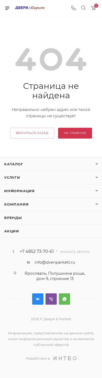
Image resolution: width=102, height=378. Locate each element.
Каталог (13, 164)
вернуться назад (32, 133)
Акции (11, 231)
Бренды (13, 218)
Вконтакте (37, 299)
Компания (16, 204)
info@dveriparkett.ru (55, 262)
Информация (19, 191)
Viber (51, 299)
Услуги (12, 177)
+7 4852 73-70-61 (37, 251)
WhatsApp (64, 299)
